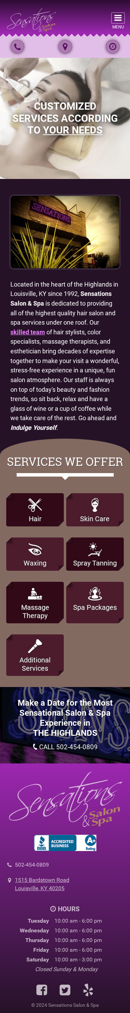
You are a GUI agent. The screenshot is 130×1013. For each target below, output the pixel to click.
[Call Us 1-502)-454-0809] (17, 47)
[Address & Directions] (65, 47)
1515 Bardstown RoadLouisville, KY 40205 (42, 884)
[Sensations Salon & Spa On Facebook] (41, 990)
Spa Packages (95, 607)
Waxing (35, 563)
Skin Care (95, 519)
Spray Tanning (95, 563)
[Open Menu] (118, 18)
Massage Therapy (35, 611)
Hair (35, 519)
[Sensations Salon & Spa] (31, 19)
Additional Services (35, 664)
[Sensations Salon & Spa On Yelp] (88, 990)
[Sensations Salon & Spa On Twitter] (65, 990)
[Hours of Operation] (113, 47)
